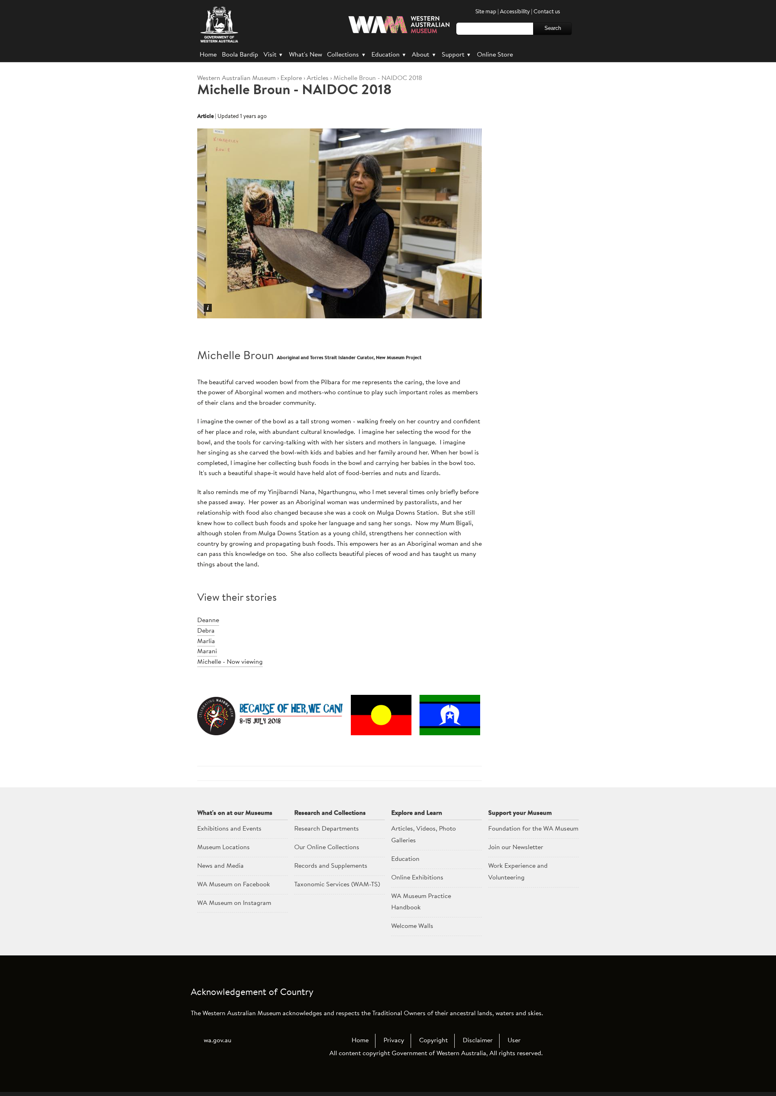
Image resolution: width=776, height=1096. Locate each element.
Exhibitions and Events (229, 829)
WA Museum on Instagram (234, 903)
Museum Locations (223, 847)
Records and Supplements (330, 866)
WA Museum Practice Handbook (421, 902)
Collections (346, 55)
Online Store (495, 55)
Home (208, 55)
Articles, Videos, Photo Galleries (423, 835)
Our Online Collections (326, 847)
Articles (318, 78)
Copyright (433, 1040)
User (514, 1040)
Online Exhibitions (417, 878)
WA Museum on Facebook (233, 884)
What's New (305, 55)
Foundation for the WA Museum (533, 829)
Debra (206, 631)
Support (456, 55)
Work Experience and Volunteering (518, 872)
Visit (273, 55)
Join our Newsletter (515, 847)
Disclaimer (478, 1040)
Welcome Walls (412, 926)
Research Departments (326, 829)
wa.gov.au (217, 1040)
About (423, 55)
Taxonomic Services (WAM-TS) (337, 884)
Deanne (208, 620)
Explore (291, 78)
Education (388, 55)
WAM (237, 78)
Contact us (547, 12)
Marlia (206, 641)
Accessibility (515, 12)
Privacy (394, 1040)
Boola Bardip (240, 55)
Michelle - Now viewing (230, 662)
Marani (207, 651)
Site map (485, 12)
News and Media (220, 866)
